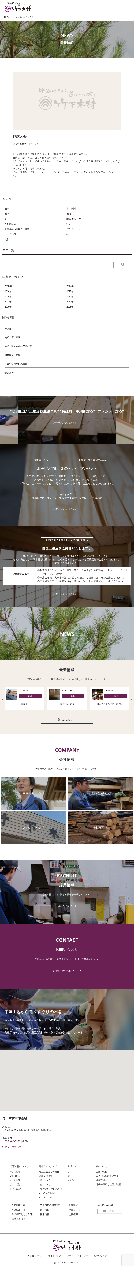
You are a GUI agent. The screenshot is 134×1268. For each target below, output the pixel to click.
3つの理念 (15, 1171)
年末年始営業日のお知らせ (18, 364)
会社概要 (73, 1214)
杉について (44, 1180)
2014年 (8, 296)
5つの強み (15, 1176)
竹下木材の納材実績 (50, 1205)
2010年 (70, 301)
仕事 (7, 208)
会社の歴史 (15, 1184)
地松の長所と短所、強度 (108, 1184)
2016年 (8, 291)
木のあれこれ (45, 1197)
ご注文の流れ (45, 1176)
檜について (44, 1184)
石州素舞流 (10, 224)
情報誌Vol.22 (11, 372)
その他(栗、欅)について (51, 1188)
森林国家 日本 (19, 1218)
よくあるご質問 (47, 1193)
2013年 (70, 296)
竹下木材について (19, 1166)
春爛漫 (8, 328)
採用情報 (44, 1214)
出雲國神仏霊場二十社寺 (17, 229)
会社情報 (73, 1205)
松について (101, 1166)
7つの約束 (15, 1180)
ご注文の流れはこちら (65, 423)
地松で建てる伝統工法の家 (18, 346)
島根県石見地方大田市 (23, 1214)
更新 (7, 239)
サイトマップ (54, 1256)
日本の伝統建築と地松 (107, 1176)
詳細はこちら (65, 719)
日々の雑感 (10, 234)
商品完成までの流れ (49, 1171)
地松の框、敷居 (12, 337)
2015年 (70, 291)
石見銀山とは (18, 1210)
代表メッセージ (77, 1210)
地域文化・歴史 (74, 219)
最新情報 (44, 1210)
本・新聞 (71, 208)
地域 (36, 144)
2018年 (8, 286)
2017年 (70, 286)
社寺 (68, 224)
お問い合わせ (100, 1256)
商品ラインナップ (48, 1166)
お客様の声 (15, 1188)
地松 (68, 213)
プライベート (73, 229)
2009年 (8, 306)
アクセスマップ (13, 1147)
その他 (70, 1180)
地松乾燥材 (101, 1180)
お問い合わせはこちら (65, 509)
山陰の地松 (101, 1171)
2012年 (8, 301)
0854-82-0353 (12, 1141)
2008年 (70, 306)
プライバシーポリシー (77, 1256)
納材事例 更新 (12, 355)
